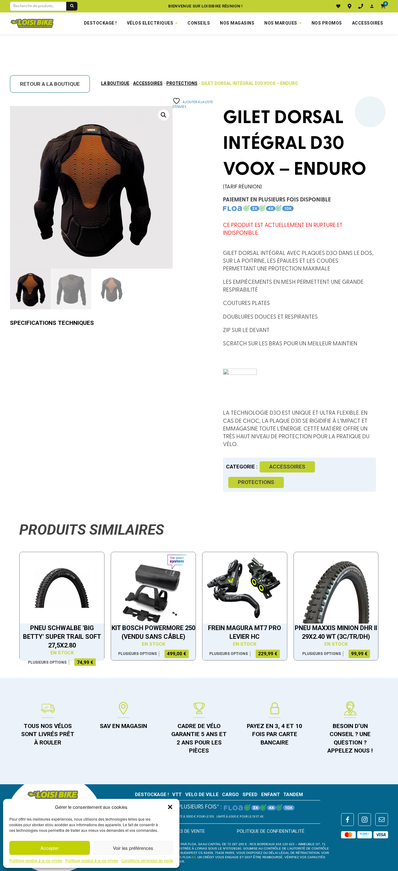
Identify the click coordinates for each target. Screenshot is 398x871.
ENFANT (270, 794)
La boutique (115, 83)
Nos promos (327, 23)
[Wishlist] (338, 6)
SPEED (250, 794)
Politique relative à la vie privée (35, 860)
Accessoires (367, 23)
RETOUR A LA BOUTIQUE (50, 84)
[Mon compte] (372, 6)
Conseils (198, 23)
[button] (170, 807)
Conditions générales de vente (147, 860)
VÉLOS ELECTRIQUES (150, 23)
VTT (177, 794)
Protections (181, 83)
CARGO (230, 794)
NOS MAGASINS (237, 23)
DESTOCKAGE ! (100, 23)
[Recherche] (71, 6)
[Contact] (361, 6)
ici (194, 857)
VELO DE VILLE (202, 794)
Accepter (49, 848)
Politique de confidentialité (270, 831)
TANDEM (293, 794)
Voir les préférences (133, 848)
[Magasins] (349, 6)
